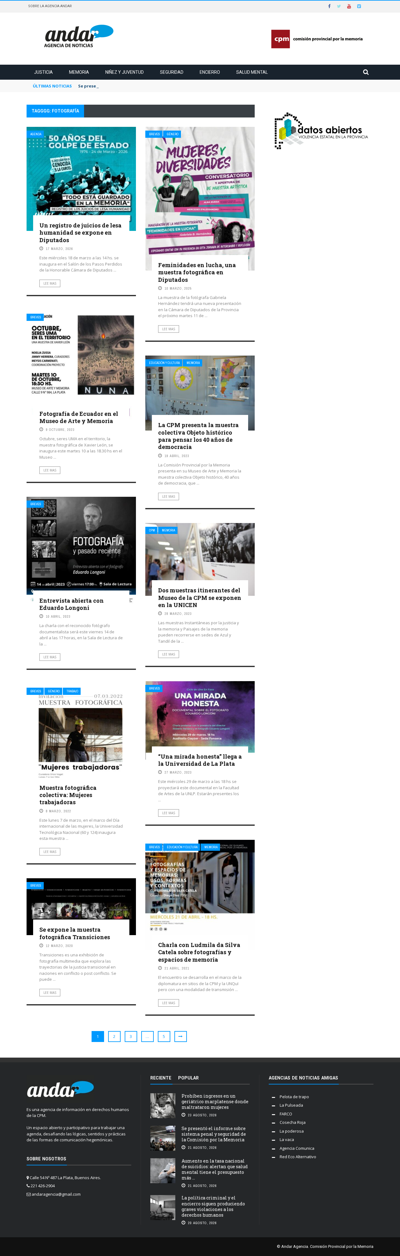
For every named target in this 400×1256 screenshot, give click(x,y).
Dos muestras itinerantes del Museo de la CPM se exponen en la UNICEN (199, 597)
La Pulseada (291, 1105)
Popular (188, 1077)
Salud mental (252, 72)
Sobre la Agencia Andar (50, 6)
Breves (154, 134)
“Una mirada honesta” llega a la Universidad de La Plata (200, 760)
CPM (152, 530)
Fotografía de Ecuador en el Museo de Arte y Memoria (78, 417)
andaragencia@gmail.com (56, 1194)
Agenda (35, 134)
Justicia (43, 72)
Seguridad (171, 72)
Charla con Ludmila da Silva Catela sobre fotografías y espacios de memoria (199, 952)
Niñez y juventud (124, 72)
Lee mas (49, 283)
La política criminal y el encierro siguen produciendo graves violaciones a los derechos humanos (213, 1206)
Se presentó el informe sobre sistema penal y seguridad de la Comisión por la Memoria (214, 1134)
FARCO (286, 1114)
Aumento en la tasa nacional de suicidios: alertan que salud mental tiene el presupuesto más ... (215, 1169)
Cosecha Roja (293, 1122)
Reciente (160, 1077)
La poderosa (292, 1131)
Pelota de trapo (294, 1096)
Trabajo (72, 691)
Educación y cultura (164, 363)
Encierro (210, 72)
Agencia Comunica (297, 1148)
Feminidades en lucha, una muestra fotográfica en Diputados (197, 272)
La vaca (287, 1139)
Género (172, 134)
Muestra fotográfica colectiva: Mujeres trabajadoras (68, 795)
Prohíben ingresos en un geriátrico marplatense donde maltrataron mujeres (215, 1101)
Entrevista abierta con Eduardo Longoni (71, 604)
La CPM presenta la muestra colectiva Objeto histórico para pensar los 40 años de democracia (198, 436)
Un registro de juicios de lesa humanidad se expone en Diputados (80, 233)
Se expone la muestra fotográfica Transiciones (74, 933)
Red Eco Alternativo (298, 1156)
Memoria (79, 72)
